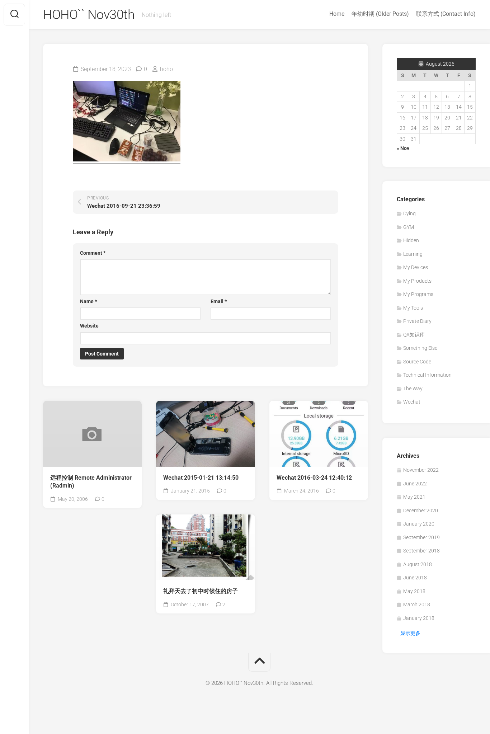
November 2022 (421, 470)
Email (219, 301)
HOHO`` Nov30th (89, 14)
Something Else (420, 348)
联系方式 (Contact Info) (446, 13)
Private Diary (417, 321)
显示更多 (410, 633)
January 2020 (418, 524)
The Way (413, 388)
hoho (166, 69)
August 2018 (417, 564)
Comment (92, 253)
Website (89, 326)
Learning (413, 254)
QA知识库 (414, 335)
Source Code (417, 361)
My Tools (413, 308)
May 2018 (414, 591)
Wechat (411, 402)
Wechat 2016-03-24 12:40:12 (314, 477)
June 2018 (415, 577)
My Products (417, 281)
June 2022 (415, 483)
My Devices (415, 267)
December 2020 (420, 510)
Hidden (411, 240)
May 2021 (414, 497)
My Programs (418, 294)
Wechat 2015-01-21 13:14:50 (201, 477)
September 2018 (421, 551)
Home (336, 13)
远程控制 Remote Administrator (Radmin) (91, 481)
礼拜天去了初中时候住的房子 (200, 591)
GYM (408, 227)
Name (88, 301)
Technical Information (427, 375)
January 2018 (418, 618)
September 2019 (421, 537)
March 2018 (416, 604)
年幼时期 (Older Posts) (380, 13)
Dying (409, 213)
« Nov (403, 148)
